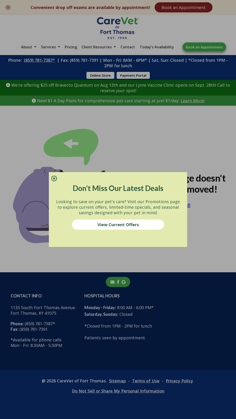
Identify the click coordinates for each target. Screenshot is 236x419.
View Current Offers (118, 224)
